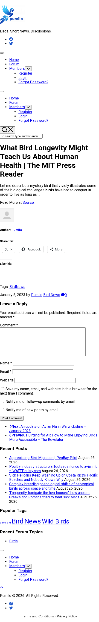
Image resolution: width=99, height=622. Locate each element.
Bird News (51, 295)
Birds (13, 541)
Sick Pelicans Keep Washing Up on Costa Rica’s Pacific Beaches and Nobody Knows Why (53, 477)
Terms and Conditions (38, 616)
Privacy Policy (67, 616)
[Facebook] (11, 39)
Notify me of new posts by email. (32, 410)
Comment (9, 325)
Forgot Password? (33, 82)
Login (22, 78)
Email (5, 371)
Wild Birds (55, 521)
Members (17, 68)
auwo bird (5, 522)
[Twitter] (11, 43)
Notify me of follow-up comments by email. (40, 401)
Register (25, 73)
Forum (14, 64)
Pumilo (17, 230)
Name (6, 363)
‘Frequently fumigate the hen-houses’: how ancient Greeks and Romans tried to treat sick (49, 495)
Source (28, 202)
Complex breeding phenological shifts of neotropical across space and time (51, 486)
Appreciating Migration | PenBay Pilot (43, 458)
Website (7, 380)
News (20, 287)
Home (14, 60)
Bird (12, 287)
